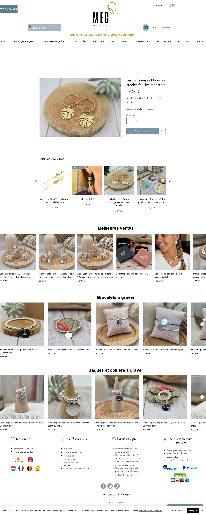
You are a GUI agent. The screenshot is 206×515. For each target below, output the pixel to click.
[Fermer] (202, 510)
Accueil (43, 68)
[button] (171, 5)
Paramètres (177, 510)
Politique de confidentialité (150, 510)
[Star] (62, 442)
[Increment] (137, 124)
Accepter (193, 510)
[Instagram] (110, 489)
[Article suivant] (170, 184)
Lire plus (129, 113)
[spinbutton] (133, 124)
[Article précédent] (36, 184)
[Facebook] (103, 489)
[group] (103, 193)
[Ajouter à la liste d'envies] (163, 135)
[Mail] (146, 27)
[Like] (114, 442)
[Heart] (13, 442)
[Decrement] (129, 124)
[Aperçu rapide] (55, 184)
